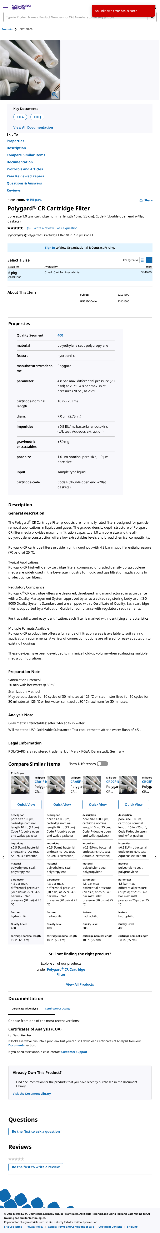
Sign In (50, 247)
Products (7, 29)
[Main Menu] (5, 7)
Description (16, 148)
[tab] (11, 29)
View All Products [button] (80, 984)
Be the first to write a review (37, 1168)
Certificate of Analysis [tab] (25, 1008)
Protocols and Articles (25, 169)
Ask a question (67, 228)
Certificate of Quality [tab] (57, 1008)
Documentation (20, 162)
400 (60, 335)
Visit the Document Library (32, 1093)
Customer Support (74, 1052)
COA (20, 117)
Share (148, 200)
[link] (13, 1226)
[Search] (151, 17)
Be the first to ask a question (36, 1131)
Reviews (14, 190)
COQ (37, 117)
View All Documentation (33, 127)
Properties (15, 141)
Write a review (44, 228)
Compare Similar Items (26, 155)
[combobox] (80, 17)
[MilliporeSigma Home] (21, 7)
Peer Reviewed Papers (25, 176)
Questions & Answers (24, 183)
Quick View (26, 804)
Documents (16, 1045)
